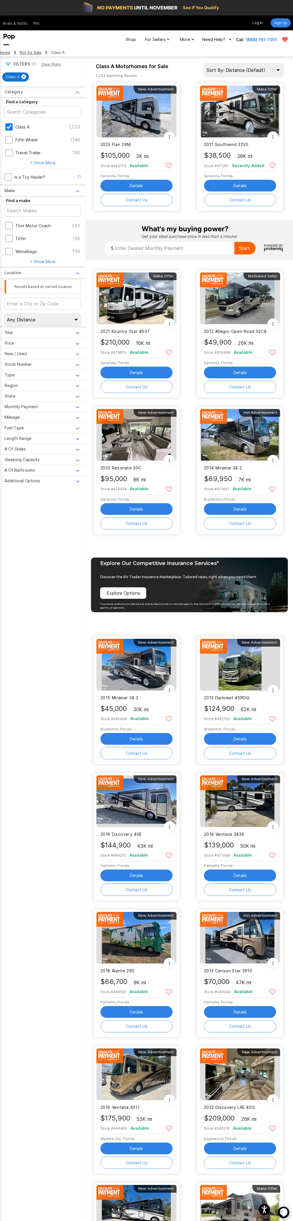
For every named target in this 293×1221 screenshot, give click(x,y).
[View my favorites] (285, 39)
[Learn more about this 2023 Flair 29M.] (136, 111)
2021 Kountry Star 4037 (125, 331)
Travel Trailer (28, 152)
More (185, 39)
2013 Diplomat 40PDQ (227, 697)
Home (5, 52)
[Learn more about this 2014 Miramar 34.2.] (240, 435)
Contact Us (136, 199)
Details (136, 185)
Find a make (18, 200)
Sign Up (280, 23)
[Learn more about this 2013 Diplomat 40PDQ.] (240, 665)
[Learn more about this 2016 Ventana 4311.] (136, 1074)
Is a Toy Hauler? (30, 177)
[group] (15, 77)
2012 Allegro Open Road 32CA (235, 331)
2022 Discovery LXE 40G (229, 1107)
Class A (22, 127)
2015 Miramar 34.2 (119, 697)
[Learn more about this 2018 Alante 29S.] (136, 938)
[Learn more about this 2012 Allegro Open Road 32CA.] (240, 298)
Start (244, 248)
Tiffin (20, 238)
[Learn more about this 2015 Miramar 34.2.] (136, 665)
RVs (36, 23)
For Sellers (155, 39)
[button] (264, 1209)
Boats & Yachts (15, 23)
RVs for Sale (30, 52)
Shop (131, 39)
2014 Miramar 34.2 (223, 467)
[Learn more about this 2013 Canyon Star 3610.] (240, 938)
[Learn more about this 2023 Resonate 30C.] (136, 435)
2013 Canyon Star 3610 (228, 970)
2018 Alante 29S (117, 970)
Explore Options (123, 593)
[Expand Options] (169, 137)
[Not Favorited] (169, 165)
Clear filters (51, 64)
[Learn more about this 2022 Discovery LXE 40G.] (240, 1074)
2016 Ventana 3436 (224, 834)
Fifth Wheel (26, 139)
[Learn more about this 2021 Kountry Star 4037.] (136, 298)
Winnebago (26, 251)
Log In (257, 23)
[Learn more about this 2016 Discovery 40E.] (136, 801)
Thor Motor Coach (33, 225)
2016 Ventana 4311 (120, 1107)
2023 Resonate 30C (121, 467)
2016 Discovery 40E (121, 834)
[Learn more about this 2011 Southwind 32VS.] (240, 111)
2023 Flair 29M (115, 144)
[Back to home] (9, 39)
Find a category (22, 101)
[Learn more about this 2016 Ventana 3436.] (240, 801)
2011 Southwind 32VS (226, 144)
